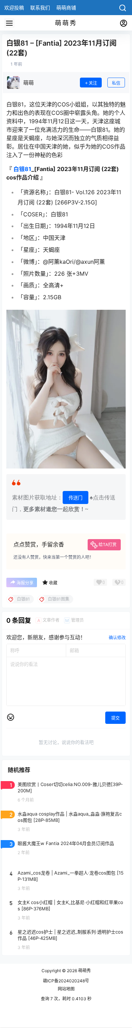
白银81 (22, 168)
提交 (115, 718)
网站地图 (66, 988)
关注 (93, 83)
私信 (116, 83)
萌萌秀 (84, 970)
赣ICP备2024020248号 (66, 980)
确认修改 (117, 637)
